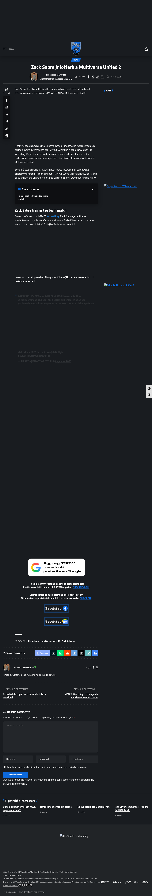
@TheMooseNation (70, 299)
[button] (5, 49)
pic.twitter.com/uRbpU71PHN (34, 355)
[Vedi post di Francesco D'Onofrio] (34, 76)
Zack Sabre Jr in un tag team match (33, 197)
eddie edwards (33, 641)
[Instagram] (97, 667)
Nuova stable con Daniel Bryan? (93, 806)
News (76, 60)
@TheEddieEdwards (29, 303)
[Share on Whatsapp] (6, 107)
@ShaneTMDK (45, 299)
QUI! (66, 277)
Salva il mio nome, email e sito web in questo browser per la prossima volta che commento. (47, 767)
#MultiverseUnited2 (67, 296)
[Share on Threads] (81, 653)
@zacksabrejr (25, 299)
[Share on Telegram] (6, 121)
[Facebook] (93, 667)
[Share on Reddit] (6, 114)
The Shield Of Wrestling (13, 882)
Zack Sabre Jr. (68, 641)
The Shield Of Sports (49, 872)
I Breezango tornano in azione (56, 806)
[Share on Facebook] (88, 76)
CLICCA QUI (85, 598)
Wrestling (53, 216)
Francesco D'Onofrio (56, 74)
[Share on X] (93, 76)
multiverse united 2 (51, 641)
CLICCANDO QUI (81, 587)
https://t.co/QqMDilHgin (50, 352)
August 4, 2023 (63, 361)
